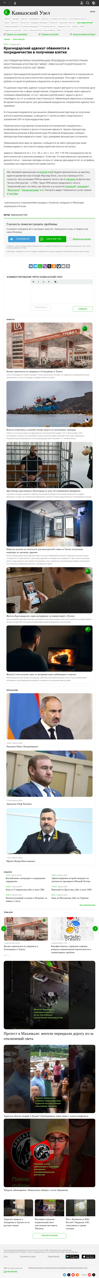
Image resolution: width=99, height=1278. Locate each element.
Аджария (16, 19)
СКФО (82, 26)
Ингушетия (25, 23)
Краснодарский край (85, 23)
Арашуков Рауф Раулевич (19, 803)
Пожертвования (53, 1256)
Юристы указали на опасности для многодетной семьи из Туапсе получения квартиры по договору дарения (44, 551)
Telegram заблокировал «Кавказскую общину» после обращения (36, 1189)
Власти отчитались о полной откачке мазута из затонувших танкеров (41, 429)
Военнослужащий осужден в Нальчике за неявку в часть (26, 899)
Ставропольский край (12, 30)
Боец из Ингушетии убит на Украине (70, 897)
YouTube (13, 193)
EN (10, 2)
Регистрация (41, 307)
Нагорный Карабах (11, 26)
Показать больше (49, 1235)
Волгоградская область (78, 19)
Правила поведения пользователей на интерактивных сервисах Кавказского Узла (57, 1268)
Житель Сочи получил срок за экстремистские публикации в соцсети (41, 674)
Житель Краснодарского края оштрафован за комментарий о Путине (40, 615)
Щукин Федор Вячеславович (20, 861)
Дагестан (15, 23)
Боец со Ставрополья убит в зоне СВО (25, 889)
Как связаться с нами (27, 1256)
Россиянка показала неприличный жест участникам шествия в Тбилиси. (46, 1224)
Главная (7, 39)
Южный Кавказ (49, 30)
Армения (45, 19)
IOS (51, 172)
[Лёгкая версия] (15, 3)
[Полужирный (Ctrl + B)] (33, 282)
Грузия (6, 23)
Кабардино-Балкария (39, 23)
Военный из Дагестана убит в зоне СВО (72, 889)
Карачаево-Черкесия (67, 23)
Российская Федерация (29, 26)
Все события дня (87, 905)
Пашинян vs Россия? (50, 34)
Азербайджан (34, 19)
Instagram (82, 186)
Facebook (70, 186)
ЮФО (59, 30)
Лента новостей (18, 39)
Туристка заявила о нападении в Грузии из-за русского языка (16, 1222)
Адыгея (24, 19)
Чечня (25, 30)
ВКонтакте (13, 190)
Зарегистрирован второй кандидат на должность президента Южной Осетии (71, 880)
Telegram (71, 179)
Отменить (82, 309)
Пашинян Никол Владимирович (22, 746)
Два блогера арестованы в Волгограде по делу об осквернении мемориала (43, 490)
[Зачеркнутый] (48, 282)
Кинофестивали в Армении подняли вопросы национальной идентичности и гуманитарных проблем (71, 949)
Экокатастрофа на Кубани (83, 34)
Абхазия (7, 19)
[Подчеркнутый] (43, 282)
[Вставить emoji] (55, 282)
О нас (6, 1256)
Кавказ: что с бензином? (16, 34)
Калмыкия (53, 23)
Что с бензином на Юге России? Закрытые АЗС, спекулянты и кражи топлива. (78, 1224)
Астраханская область (59, 19)
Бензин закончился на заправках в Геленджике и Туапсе (34, 371)
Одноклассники (30, 190)
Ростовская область (48, 26)
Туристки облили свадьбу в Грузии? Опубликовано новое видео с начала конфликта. (46, 1115)
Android (43, 172)
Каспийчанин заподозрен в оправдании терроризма (25, 880)
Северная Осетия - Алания (68, 26)
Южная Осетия (35, 30)
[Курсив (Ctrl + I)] (38, 282)
